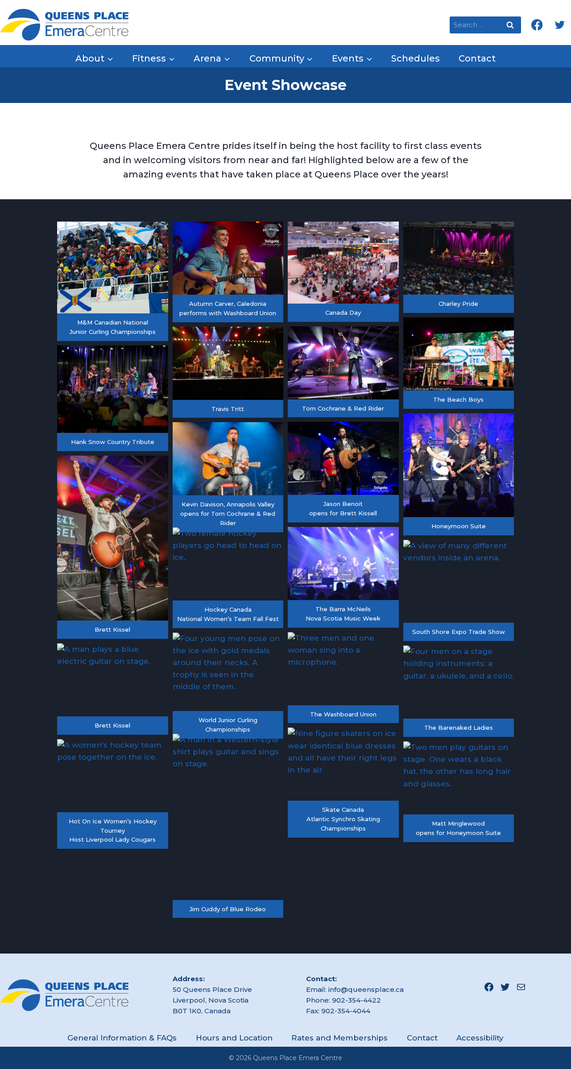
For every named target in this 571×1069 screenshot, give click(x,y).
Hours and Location (234, 1037)
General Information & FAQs (122, 1037)
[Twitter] (559, 24)
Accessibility (480, 1037)
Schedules (415, 58)
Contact (477, 58)
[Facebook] (536, 24)
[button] (112, 281)
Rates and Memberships (339, 1037)
